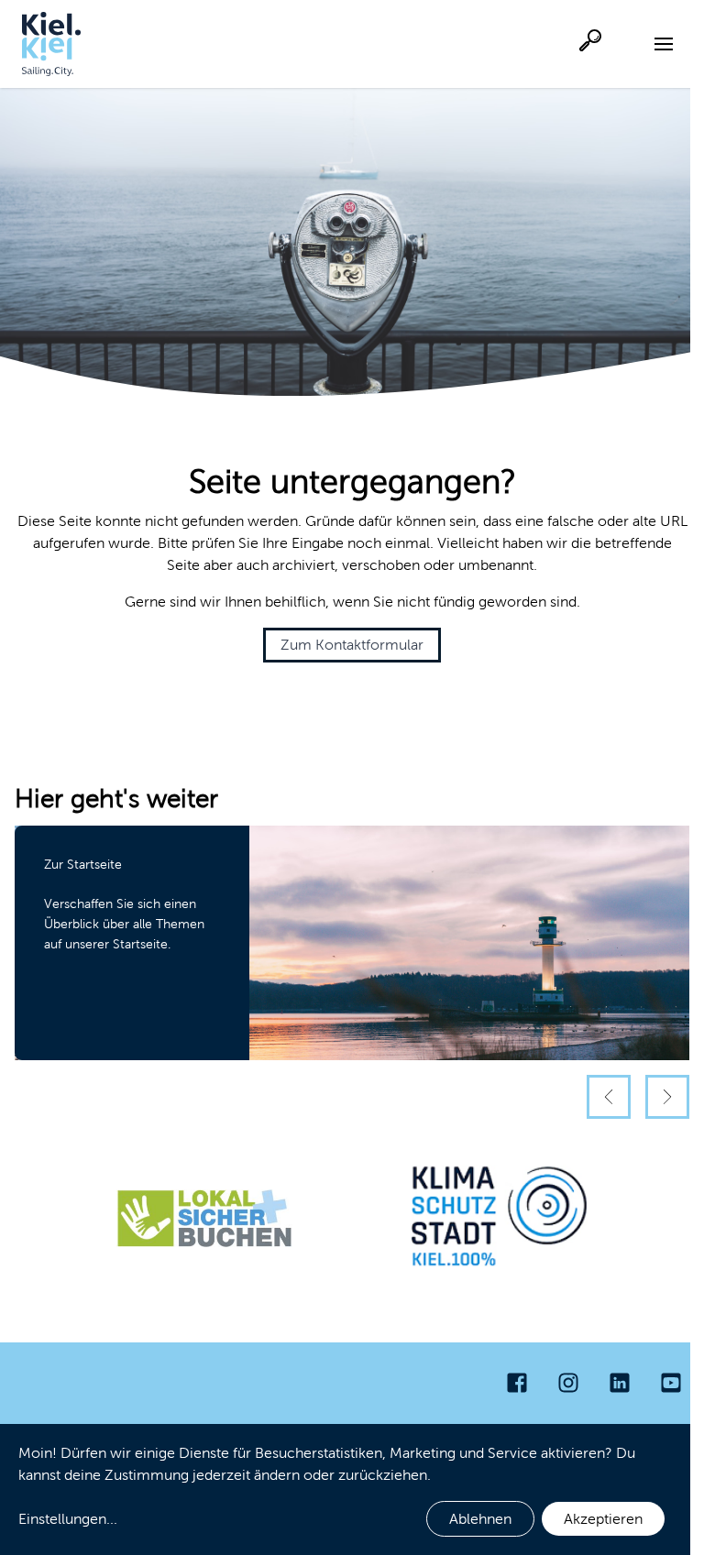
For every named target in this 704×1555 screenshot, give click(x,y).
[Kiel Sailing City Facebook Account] (517, 1383)
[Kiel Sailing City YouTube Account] (671, 1383)
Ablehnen (480, 1519)
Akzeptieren (603, 1519)
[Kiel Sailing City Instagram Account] (568, 1383)
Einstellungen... (67, 1519)
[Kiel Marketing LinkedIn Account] (620, 1383)
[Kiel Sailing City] (51, 44)
